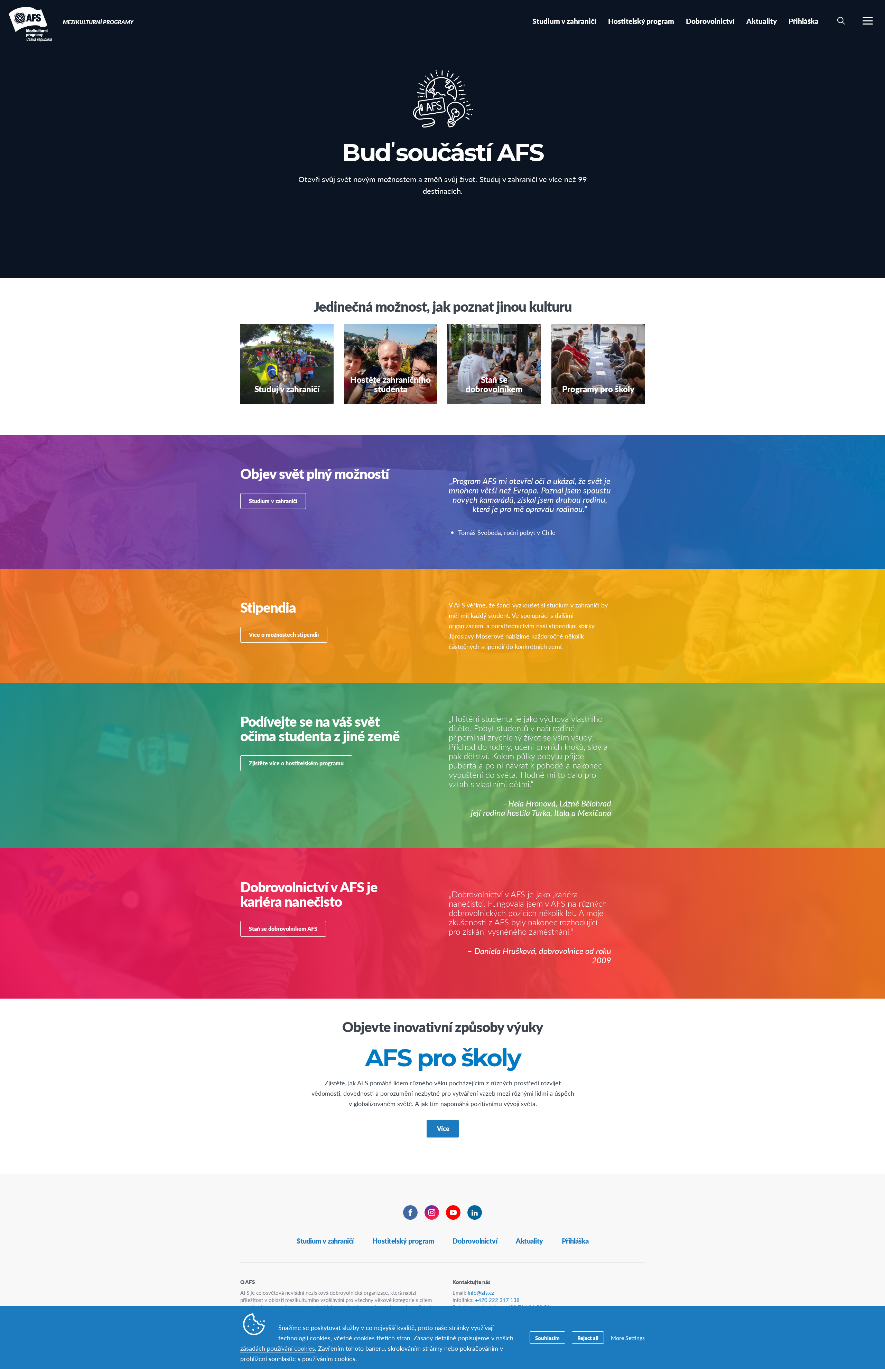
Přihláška (575, 1241)
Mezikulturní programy (30, 23)
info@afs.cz (481, 1292)
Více (442, 1128)
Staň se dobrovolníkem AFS (283, 929)
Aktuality (529, 1241)
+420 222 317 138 (497, 1299)
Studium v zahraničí (273, 501)
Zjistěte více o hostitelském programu (296, 763)
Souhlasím (547, 1337)
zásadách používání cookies (277, 1348)
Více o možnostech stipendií (284, 635)
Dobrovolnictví (475, 1241)
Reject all (587, 1337)
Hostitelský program (403, 1241)
